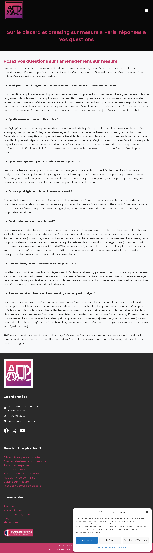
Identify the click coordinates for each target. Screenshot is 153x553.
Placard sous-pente (16, 465)
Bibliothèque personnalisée (22, 457)
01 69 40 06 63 (17, 415)
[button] (147, 512)
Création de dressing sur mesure (25, 461)
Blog (7, 518)
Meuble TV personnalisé (19, 477)
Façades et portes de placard (22, 485)
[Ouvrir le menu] (146, 10)
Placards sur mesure (17, 469)
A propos (9, 506)
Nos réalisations (14, 510)
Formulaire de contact (22, 421)
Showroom (11, 522)
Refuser (110, 540)
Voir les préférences (135, 540)
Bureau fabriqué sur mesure (22, 473)
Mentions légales (104, 547)
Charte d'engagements (19, 514)
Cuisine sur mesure (16, 481)
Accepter (86, 540)
